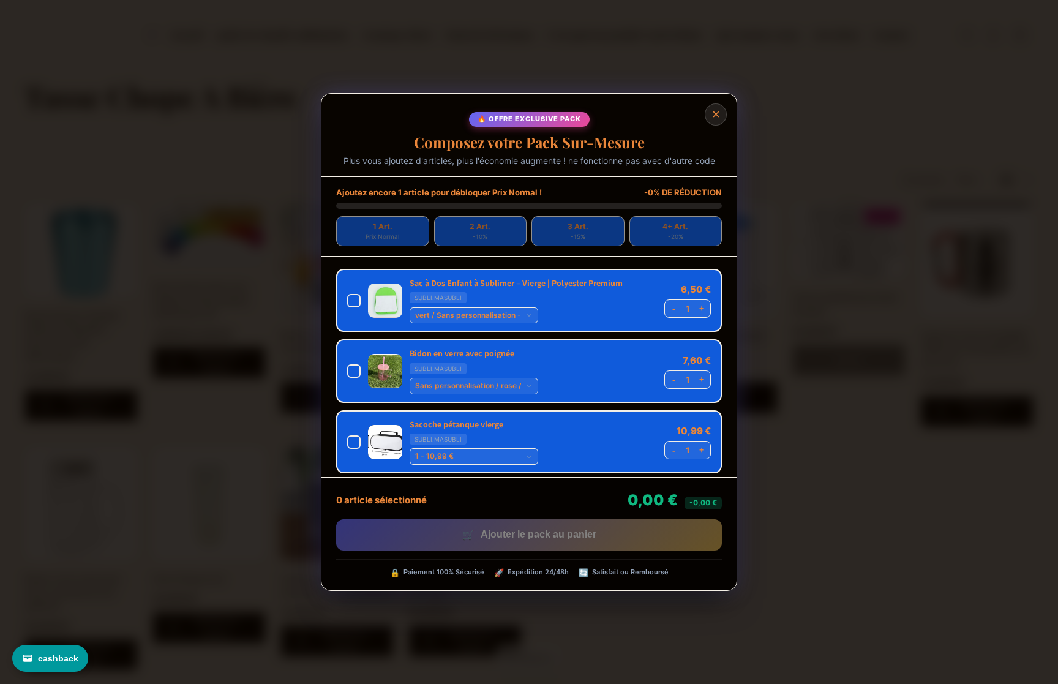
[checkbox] (529, 300)
